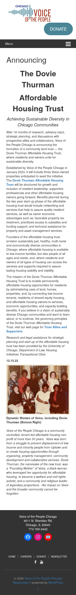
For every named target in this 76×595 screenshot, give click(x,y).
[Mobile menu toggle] (68, 43)
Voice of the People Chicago (43, 578)
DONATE (58, 29)
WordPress (55, 582)
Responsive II (22, 582)
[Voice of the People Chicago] (38, 12)
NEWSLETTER (59, 556)
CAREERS (25, 556)
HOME (11, 556)
